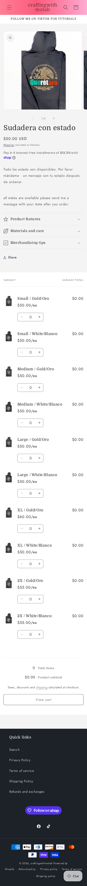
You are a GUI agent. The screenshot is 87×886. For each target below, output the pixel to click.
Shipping (8, 145)
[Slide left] (33, 118)
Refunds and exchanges (27, 791)
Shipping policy (46, 876)
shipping (41, 687)
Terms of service (21, 770)
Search (14, 749)
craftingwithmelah (42, 863)
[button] (9, 7)
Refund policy (27, 869)
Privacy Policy (19, 760)
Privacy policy (49, 869)
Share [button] (12, 257)
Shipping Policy (21, 781)
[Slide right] (54, 118)
